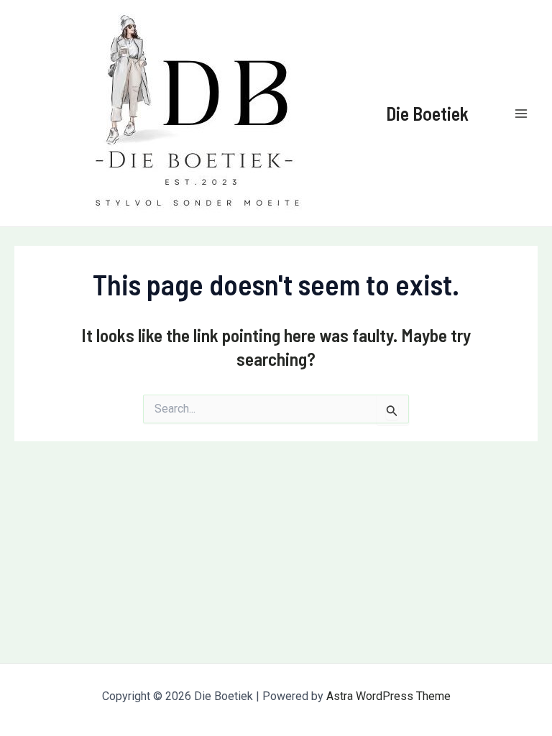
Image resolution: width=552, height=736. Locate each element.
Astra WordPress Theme (388, 696)
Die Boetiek (427, 113)
